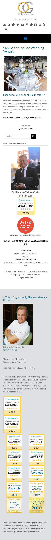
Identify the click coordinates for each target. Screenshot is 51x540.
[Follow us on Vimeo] (6, 29)
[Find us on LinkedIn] (35, 24)
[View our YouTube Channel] (22, 24)
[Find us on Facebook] (13, 24)
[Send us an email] (4, 24)
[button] (25, 38)
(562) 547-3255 (25, 129)
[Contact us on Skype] (9, 24)
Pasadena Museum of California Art (24, 95)
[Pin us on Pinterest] (31, 24)
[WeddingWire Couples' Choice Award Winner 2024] (12, 414)
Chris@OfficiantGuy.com (25, 260)
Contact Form (25, 251)
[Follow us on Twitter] (17, 24)
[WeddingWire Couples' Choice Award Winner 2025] (25, 215)
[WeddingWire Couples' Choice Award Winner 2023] (12, 432)
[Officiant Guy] (25, 8)
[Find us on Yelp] (44, 24)
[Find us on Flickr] (40, 24)
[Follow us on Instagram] (27, 24)
